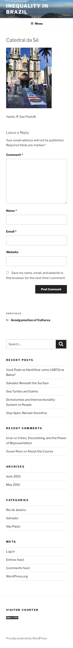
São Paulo (13, 526)
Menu (39, 23)
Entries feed (15, 560)
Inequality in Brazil (27, 9)
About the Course (40, 451)
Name (11, 211)
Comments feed (18, 568)
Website (12, 252)
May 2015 (13, 485)
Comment (14, 155)
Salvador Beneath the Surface (27, 383)
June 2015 (13, 476)
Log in (10, 551)
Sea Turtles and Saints (22, 391)
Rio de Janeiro (16, 510)
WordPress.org (17, 576)
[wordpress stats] (12, 618)
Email (11, 231)
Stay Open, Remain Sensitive (26, 413)
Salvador (12, 518)
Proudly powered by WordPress (26, 638)
